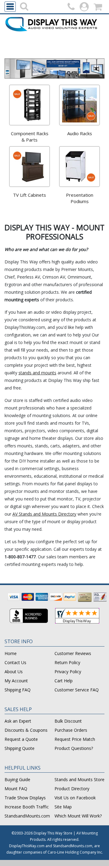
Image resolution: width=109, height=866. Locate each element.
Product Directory (71, 788)
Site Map (63, 807)
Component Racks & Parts (29, 136)
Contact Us (15, 662)
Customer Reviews (72, 653)
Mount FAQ (16, 788)
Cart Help (63, 681)
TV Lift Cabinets (29, 195)
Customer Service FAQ (76, 690)
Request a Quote (21, 739)
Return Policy (67, 662)
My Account (16, 681)
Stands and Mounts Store (79, 779)
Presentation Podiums (79, 198)
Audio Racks (79, 133)
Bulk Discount (68, 721)
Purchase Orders (70, 730)
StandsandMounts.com (27, 816)
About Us (14, 671)
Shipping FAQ (18, 690)
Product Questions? (73, 748)
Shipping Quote (20, 748)
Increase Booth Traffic (27, 807)
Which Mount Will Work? (78, 816)
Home (11, 653)
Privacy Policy (67, 671)
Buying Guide (17, 779)
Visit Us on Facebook (75, 798)
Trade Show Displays (25, 798)
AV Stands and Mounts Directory (44, 514)
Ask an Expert (18, 721)
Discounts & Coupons (26, 730)
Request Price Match (74, 739)
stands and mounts (37, 373)
